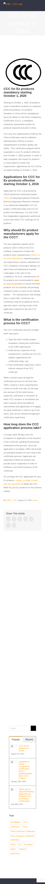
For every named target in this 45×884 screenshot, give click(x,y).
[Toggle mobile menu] (40, 7)
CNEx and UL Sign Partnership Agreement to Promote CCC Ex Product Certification (26, 795)
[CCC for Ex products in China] (14, 746)
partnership (14, 853)
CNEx (6, 198)
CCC (25, 822)
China (25, 827)
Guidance (22, 849)
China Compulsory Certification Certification (22, 838)
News (35, 500)
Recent (29, 739)
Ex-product (28, 844)
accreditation (15, 822)
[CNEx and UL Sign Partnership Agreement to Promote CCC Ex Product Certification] (14, 790)
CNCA (12, 844)
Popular (16, 739)
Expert (12, 849)
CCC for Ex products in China (24, 748)
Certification (15, 827)
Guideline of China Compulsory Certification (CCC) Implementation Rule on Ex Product (25, 770)
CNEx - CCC (11, 500)
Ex (20, 844)
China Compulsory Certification (22, 831)
